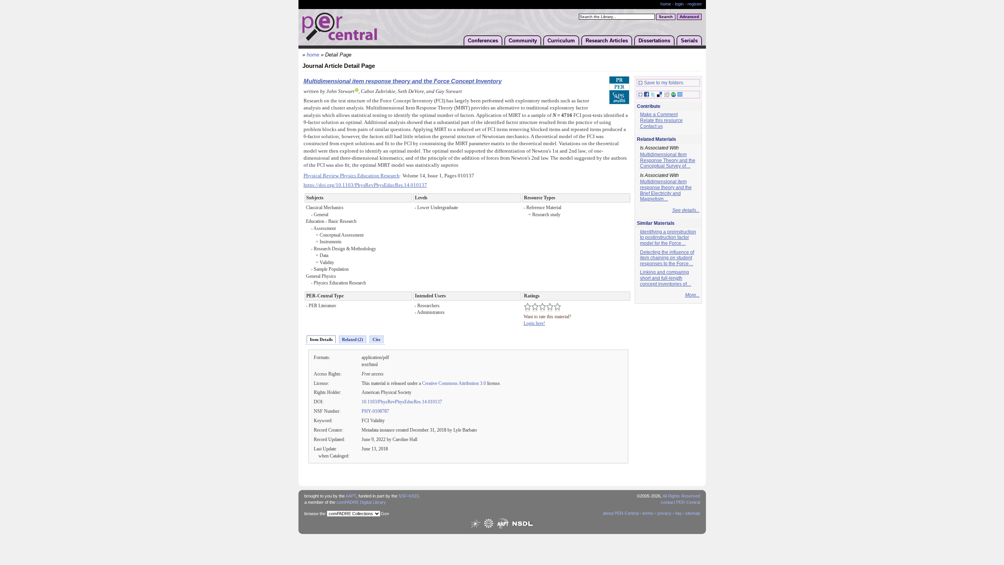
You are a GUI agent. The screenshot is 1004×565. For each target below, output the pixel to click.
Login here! (534, 323)
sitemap (692, 513)
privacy (664, 513)
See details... (686, 210)
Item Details (321, 339)
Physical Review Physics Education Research (352, 176)
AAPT (351, 496)
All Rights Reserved (681, 496)
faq (678, 513)
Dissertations (654, 41)
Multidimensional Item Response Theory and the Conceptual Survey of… (667, 160)
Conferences (483, 41)
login (679, 4)
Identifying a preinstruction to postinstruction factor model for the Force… (668, 237)
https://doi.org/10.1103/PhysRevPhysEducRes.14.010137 (365, 185)
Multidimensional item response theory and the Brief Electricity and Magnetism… (666, 190)
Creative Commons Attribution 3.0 (454, 383)
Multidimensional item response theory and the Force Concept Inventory (403, 81)
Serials (689, 41)
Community (523, 41)
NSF (402, 496)
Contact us (651, 126)
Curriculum (561, 41)
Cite (376, 339)
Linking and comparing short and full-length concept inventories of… (665, 278)
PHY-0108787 (375, 411)
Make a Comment (659, 114)
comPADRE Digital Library (361, 502)
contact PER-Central (680, 502)
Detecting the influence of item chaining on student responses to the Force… (667, 258)
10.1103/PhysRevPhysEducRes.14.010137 (402, 402)
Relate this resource (661, 120)
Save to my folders (663, 83)
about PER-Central (620, 513)
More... (692, 295)
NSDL (414, 496)
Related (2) (352, 339)
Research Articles (607, 41)
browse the (315, 513)
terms (647, 513)
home (665, 4)
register (695, 4)
